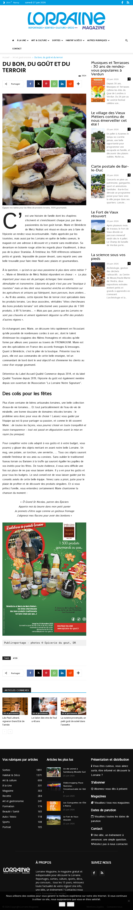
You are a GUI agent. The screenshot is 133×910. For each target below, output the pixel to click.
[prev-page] (4, 731)
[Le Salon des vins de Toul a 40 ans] (44, 706)
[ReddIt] (70, 83)
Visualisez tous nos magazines (112, 803)
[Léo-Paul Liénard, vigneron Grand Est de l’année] (15, 706)
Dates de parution (103, 810)
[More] (78, 83)
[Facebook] (122, 2)
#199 (15, 658)
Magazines (98, 796)
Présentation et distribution (110, 760)
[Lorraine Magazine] (66, 20)
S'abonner (98, 782)
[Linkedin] (62, 83)
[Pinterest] (46, 83)
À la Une (21, 40)
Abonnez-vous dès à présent (110, 789)
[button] (126, 40)
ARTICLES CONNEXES (17, 690)
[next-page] (10, 731)
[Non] (128, 901)
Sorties (56, 40)
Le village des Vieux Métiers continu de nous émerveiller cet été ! (109, 118)
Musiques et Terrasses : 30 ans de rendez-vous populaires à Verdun (110, 68)
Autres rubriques (97, 40)
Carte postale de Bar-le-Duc (110, 168)
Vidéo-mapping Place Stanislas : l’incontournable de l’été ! (74, 787)
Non (70, 904)
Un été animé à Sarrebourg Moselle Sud (74, 770)
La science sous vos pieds (108, 257)
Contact (16, 48)
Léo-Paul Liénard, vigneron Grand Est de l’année (13, 721)
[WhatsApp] (54, 83)
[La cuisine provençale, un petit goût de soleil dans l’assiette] (73, 706)
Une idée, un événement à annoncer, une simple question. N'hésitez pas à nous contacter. (109, 839)
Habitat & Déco (74, 40)
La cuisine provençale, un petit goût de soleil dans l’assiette (73, 721)
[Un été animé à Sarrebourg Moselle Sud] (54, 772)
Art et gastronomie (22, 57)
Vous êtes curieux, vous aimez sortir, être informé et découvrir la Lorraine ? (110, 770)
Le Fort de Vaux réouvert (104, 214)
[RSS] (128, 2)
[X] (38, 83)
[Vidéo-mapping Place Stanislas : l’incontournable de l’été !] (54, 786)
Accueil (5, 57)
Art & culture (39, 40)
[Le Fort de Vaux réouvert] (54, 820)
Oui (62, 904)
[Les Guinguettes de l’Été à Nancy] (54, 806)
